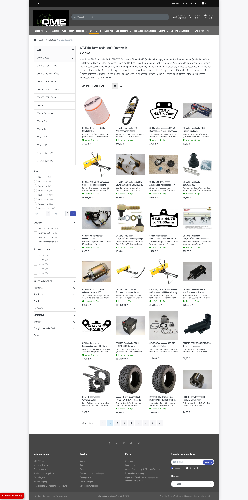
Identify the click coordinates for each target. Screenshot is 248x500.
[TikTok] (131, 443)
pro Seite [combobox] (87, 422)
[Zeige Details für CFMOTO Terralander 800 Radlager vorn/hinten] (197, 379)
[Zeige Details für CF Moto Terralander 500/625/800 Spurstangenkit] (197, 218)
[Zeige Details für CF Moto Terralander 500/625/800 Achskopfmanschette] (197, 164)
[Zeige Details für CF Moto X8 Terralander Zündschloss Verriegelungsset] (163, 164)
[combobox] (37, 3)
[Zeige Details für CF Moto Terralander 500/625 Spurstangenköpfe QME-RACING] (130, 164)
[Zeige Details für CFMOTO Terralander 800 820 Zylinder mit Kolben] (163, 325)
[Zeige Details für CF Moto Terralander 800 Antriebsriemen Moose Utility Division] (130, 110)
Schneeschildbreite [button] (42, 249)
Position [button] (37, 301)
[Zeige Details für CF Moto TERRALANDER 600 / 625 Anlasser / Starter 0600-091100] (197, 271)
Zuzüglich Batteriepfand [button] (44, 328)
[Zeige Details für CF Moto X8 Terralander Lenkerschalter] (96, 218)
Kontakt (175, 3)
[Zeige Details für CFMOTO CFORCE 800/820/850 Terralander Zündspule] (197, 325)
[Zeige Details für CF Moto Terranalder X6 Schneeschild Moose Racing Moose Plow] (130, 271)
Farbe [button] (36, 335)
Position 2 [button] (38, 287)
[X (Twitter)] (117, 443)
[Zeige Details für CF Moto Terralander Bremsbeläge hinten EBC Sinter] (163, 218)
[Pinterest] (139, 443)
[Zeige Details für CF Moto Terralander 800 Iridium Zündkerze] (197, 110)
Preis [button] (36, 171)
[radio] (115, 86)
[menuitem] (41, 31)
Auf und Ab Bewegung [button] (43, 280)
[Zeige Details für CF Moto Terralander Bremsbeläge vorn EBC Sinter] (96, 325)
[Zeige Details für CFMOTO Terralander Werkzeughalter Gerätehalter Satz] (96, 379)
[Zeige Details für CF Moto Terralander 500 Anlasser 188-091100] (96, 271)
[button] (48, 215)
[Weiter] (160, 423)
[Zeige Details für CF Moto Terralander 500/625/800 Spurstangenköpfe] (130, 218)
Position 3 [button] (38, 294)
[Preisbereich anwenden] (73, 213)
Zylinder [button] (37, 321)
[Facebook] (109, 443)
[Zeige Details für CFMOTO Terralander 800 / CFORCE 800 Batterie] (130, 325)
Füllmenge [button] (38, 308)
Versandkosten (61, 496)
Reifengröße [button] (39, 314)
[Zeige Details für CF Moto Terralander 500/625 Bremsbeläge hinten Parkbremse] (163, 110)
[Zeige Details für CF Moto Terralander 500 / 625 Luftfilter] (96, 110)
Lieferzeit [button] (38, 222)
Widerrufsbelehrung (12, 495)
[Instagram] (124, 443)
